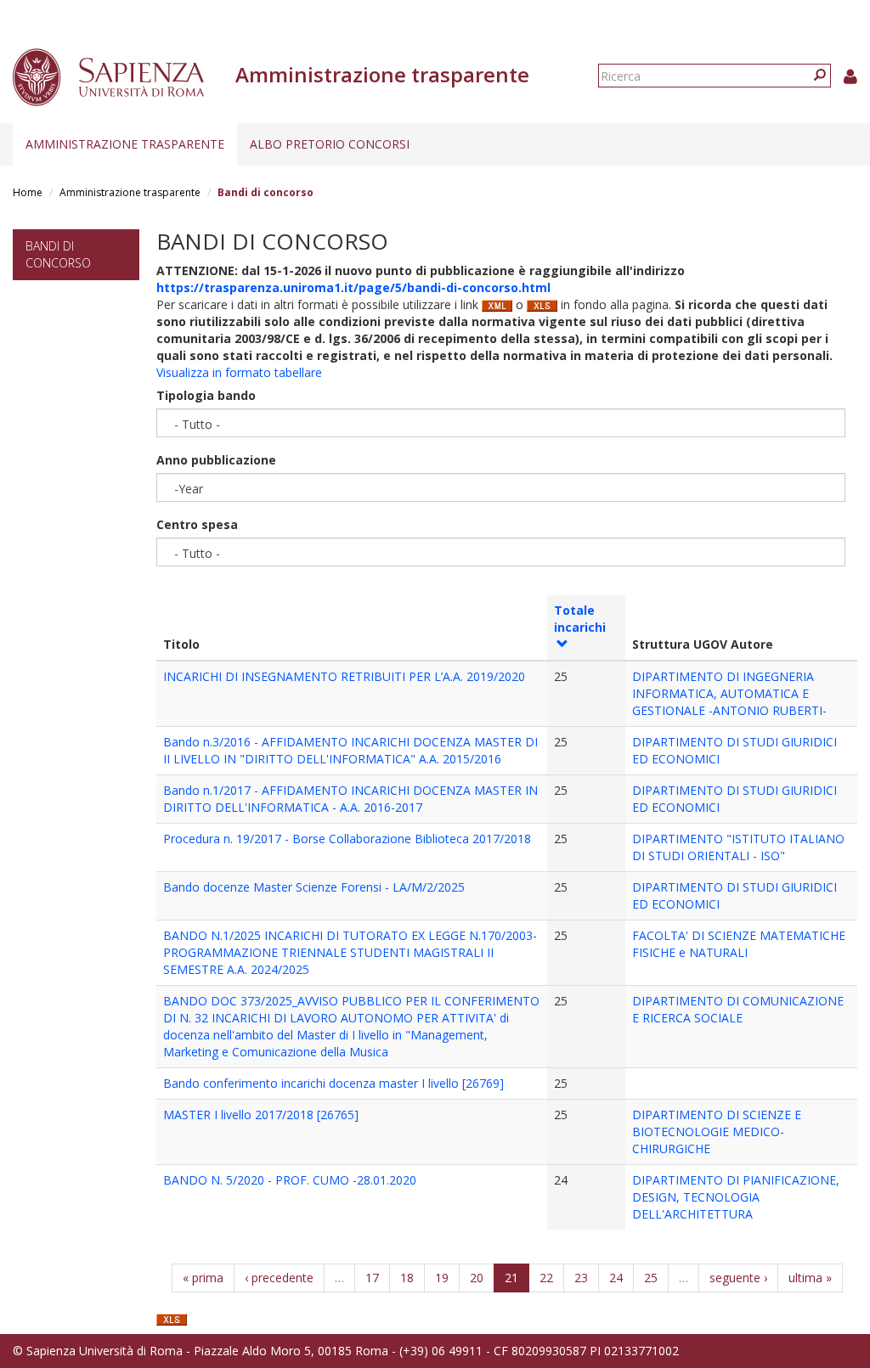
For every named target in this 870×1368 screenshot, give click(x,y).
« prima (203, 1277)
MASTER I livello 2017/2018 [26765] (261, 1114)
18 (407, 1277)
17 (372, 1277)
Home (27, 192)
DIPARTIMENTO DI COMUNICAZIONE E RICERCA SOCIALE (738, 1009)
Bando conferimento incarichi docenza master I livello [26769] (333, 1083)
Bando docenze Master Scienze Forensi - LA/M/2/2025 (314, 887)
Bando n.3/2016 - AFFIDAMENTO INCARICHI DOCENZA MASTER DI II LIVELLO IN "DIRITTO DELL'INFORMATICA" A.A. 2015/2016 (350, 750)
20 (476, 1277)
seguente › (738, 1277)
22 (546, 1277)
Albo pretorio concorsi (330, 144)
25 (651, 1277)
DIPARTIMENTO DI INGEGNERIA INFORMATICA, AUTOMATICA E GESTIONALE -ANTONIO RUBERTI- (729, 693)
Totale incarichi (580, 618)
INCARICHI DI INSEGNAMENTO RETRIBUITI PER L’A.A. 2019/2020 (344, 676)
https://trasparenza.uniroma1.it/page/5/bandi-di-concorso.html (353, 287)
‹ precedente (279, 1277)
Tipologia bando (206, 395)
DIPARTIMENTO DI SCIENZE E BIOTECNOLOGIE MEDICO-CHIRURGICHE (716, 1131)
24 (616, 1277)
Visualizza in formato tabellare (239, 372)
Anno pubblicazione (216, 460)
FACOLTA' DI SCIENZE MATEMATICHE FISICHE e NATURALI (738, 943)
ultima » (810, 1277)
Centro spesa (197, 524)
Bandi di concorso (58, 254)
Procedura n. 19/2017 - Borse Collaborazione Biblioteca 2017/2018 (347, 838)
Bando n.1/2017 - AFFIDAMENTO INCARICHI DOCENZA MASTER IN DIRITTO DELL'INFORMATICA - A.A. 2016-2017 (350, 798)
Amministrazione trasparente (124, 144)
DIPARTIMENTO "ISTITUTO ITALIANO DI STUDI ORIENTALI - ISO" (738, 847)
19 (442, 1277)
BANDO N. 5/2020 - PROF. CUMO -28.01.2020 (289, 1180)
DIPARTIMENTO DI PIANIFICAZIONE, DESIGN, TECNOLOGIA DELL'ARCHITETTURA (735, 1197)
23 (581, 1277)
